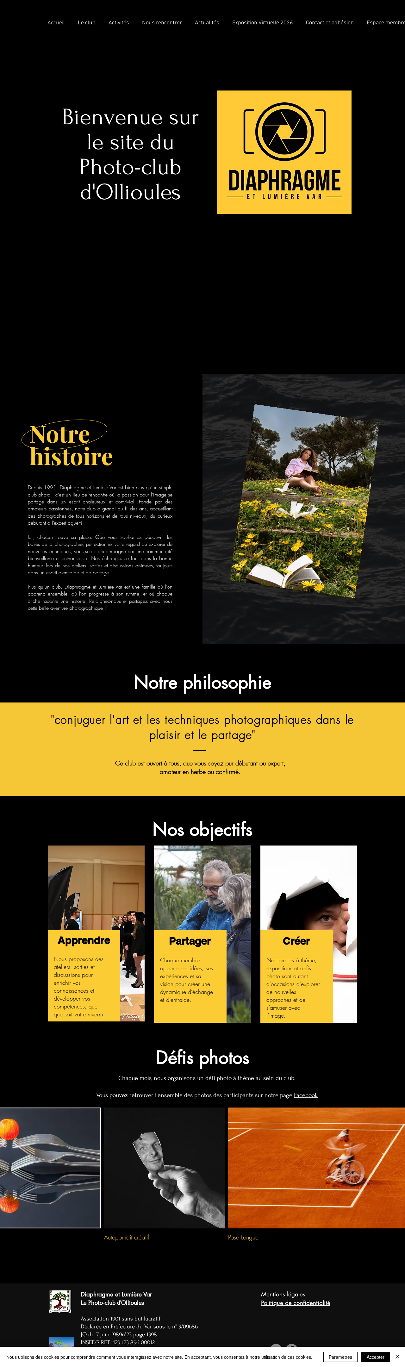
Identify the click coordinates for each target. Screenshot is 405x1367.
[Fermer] (397, 1357)
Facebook (306, 1095)
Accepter (375, 1357)
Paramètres (340, 1357)
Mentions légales (283, 1294)
